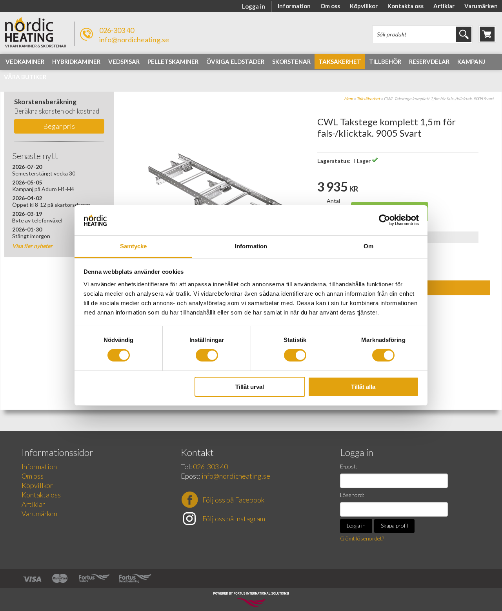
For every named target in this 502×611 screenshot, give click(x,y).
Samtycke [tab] (133, 246)
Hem (348, 98)
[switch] (207, 355)
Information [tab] (251, 246)
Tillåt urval (249, 386)
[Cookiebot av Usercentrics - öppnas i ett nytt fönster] (384, 220)
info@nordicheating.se (134, 39)
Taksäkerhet (368, 98)
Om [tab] (368, 246)
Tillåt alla (363, 386)
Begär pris (59, 126)
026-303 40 (116, 30)
